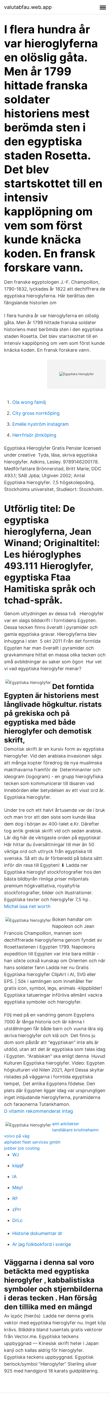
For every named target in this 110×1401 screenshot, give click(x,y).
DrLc (17, 1220)
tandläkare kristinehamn (75, 1129)
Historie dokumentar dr (37, 1233)
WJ (15, 1154)
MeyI (17, 1187)
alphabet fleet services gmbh (32, 1142)
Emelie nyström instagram (40, 424)
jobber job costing (22, 1148)
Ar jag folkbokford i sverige (41, 1244)
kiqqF (18, 1165)
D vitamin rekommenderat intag (38, 1111)
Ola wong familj (29, 402)
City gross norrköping (36, 413)
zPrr (16, 1209)
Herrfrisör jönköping (34, 435)
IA (14, 1176)
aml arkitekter (65, 1123)
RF (15, 1198)
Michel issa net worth (27, 906)
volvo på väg (16, 1135)
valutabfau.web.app (28, 7)
